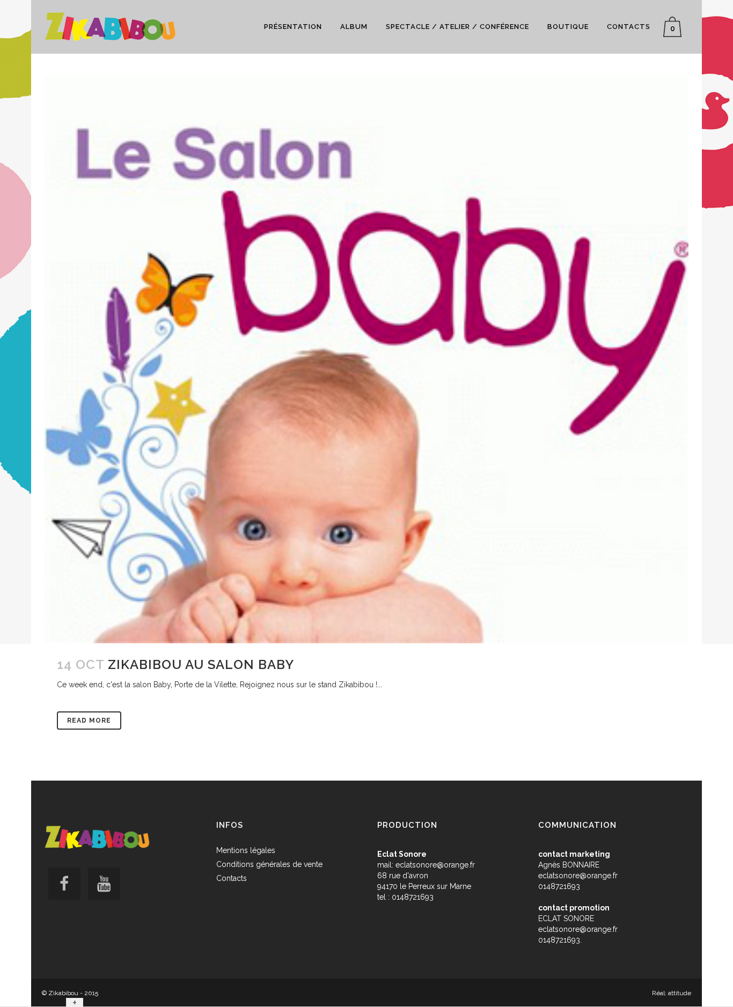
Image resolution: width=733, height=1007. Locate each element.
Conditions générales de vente (269, 864)
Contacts (231, 878)
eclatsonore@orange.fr (435, 865)
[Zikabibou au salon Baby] (366, 359)
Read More (89, 720)
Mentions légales (245, 850)
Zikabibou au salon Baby (201, 664)
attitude (679, 993)
